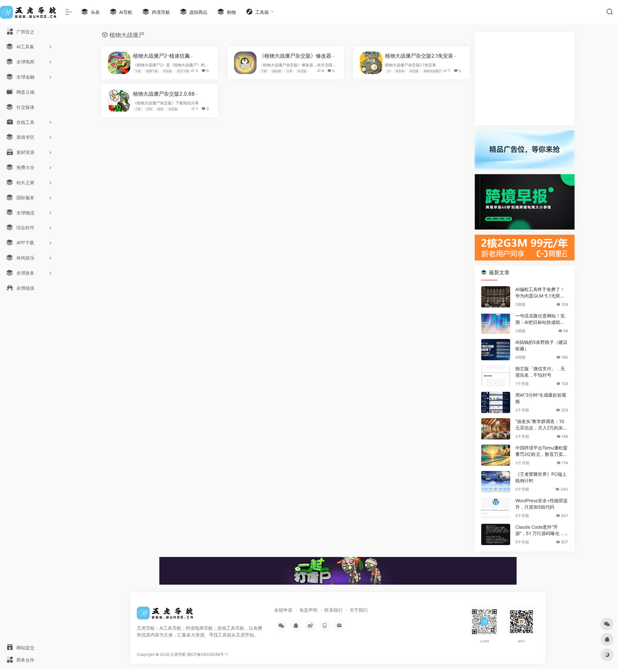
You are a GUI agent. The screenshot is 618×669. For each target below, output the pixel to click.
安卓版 (167, 71)
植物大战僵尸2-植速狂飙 (163, 55)
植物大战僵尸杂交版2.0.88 (165, 93)
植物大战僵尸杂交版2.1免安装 (420, 55)
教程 (160, 109)
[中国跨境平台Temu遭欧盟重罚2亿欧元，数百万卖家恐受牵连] (495, 455)
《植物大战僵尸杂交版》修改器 (296, 55)
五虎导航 (178, 654)
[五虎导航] (166, 615)
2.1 (388, 71)
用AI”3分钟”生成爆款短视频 (540, 398)
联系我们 (333, 610)
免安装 (400, 71)
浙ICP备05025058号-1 (207, 654)
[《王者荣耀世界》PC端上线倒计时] (495, 481)
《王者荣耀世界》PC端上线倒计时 (540, 477)
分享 (289, 71)
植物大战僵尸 (432, 71)
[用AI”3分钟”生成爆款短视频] (495, 402)
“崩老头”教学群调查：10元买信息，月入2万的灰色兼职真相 (541, 425)
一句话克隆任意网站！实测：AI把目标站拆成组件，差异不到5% (540, 319)
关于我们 (359, 610)
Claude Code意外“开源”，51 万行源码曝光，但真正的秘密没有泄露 (539, 530)
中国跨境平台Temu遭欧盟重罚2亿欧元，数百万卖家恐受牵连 (541, 451)
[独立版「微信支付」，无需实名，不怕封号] (495, 376)
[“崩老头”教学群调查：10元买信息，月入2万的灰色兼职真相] (495, 428)
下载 (138, 71)
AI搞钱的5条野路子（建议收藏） (541, 345)
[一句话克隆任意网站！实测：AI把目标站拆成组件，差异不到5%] (495, 323)
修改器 (276, 71)
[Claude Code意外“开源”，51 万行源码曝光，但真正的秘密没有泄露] (495, 534)
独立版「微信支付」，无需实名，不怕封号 (540, 372)
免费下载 (152, 71)
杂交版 (301, 71)
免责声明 (308, 610)
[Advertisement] (525, 78)
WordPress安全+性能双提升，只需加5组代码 (541, 504)
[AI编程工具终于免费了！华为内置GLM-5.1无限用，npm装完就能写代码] (495, 296)
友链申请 (283, 610)
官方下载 (183, 71)
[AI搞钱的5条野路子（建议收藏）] (495, 349)
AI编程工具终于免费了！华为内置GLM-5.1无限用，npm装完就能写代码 (540, 293)
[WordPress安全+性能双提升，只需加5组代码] (495, 508)
